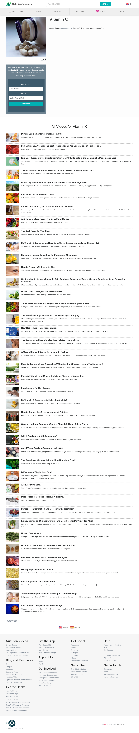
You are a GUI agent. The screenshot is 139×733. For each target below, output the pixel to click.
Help (105, 647)
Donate (41, 661)
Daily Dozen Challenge (47, 652)
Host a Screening (45, 685)
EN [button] (130, 4)
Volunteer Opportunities (48, 672)
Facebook (75, 645)
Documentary (17, 655)
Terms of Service (110, 660)
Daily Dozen (43, 650)
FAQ (105, 652)
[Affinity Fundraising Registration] (12, 723)
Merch (41, 664)
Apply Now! (120, 724)
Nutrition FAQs (11, 677)
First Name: (26, 84)
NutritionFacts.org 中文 (80, 660)
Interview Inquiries (111, 677)
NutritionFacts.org (21, 4)
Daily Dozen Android (46, 647)
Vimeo (73, 658)
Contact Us (108, 669)
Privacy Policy (109, 658)
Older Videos (12, 621)
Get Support (108, 650)
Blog (7, 664)
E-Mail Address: (26, 94)
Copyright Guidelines (112, 655)
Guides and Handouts (14, 674)
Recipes (9, 666)
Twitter (73, 647)
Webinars (9, 669)
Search (105, 4)
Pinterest (74, 650)
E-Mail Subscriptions (78, 669)
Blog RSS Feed (76, 677)
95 (44, 59)
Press (106, 671)
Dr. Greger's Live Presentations (17, 652)
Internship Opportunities (48, 675)
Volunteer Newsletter (79, 671)
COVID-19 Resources (14, 682)
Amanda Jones (66, 28)
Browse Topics (11, 645)
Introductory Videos (13, 647)
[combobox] (73, 4)
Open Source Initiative (47, 680)
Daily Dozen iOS (45, 645)
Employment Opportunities (49, 677)
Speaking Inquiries (111, 674)
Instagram (75, 652)
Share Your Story (45, 683)
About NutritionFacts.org (113, 645)
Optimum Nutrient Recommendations (20, 679)
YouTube (74, 655)
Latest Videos (11, 650)
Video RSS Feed (77, 674)
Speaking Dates (12, 672)
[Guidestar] (7, 723)
